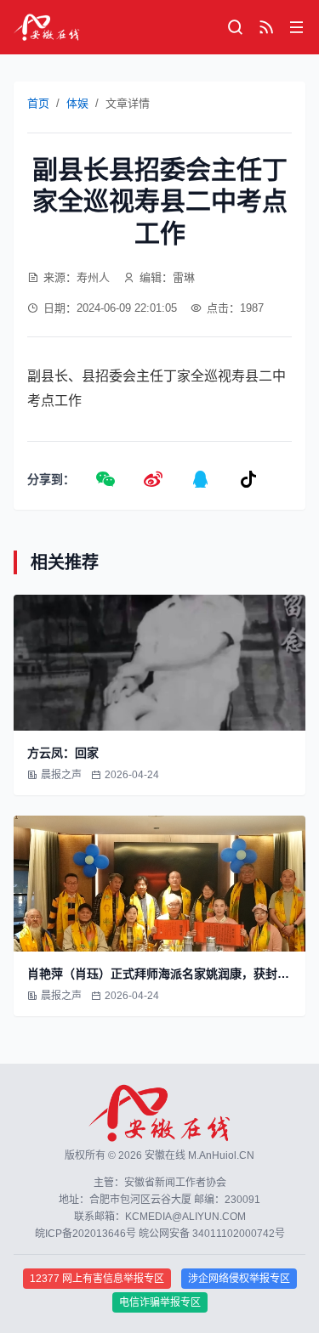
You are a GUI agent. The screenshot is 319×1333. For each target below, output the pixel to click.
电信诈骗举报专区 (160, 1302)
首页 (38, 103)
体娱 (77, 103)
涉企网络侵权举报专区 (239, 1279)
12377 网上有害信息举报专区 (97, 1279)
